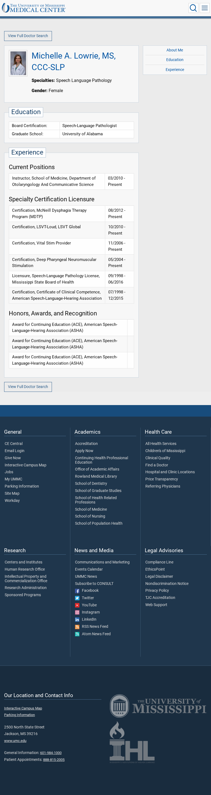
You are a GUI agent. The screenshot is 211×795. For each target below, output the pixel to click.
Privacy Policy (157, 590)
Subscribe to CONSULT (94, 584)
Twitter (86, 598)
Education (175, 59)
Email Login (14, 451)
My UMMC (13, 479)
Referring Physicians (162, 486)
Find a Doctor (156, 465)
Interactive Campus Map (25, 465)
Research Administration (26, 588)
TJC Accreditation (160, 598)
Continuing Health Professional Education (101, 460)
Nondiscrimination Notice (166, 584)
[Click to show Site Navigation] (205, 8)
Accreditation (86, 444)
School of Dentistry (91, 484)
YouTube (88, 605)
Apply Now (84, 451)
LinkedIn (87, 619)
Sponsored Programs (23, 595)
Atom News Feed (95, 634)
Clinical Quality (157, 458)
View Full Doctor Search (28, 36)
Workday (12, 501)
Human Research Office (25, 569)
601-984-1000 (51, 753)
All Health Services (160, 444)
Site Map (12, 493)
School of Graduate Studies (98, 491)
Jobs (9, 472)
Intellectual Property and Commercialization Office (26, 578)
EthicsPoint (155, 569)
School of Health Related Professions (96, 500)
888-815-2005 (54, 760)
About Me (174, 50)
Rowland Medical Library (96, 476)
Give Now (13, 458)
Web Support (156, 605)
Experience (175, 69)
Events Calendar (89, 569)
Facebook (89, 590)
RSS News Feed (93, 627)
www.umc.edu (15, 741)
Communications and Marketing (102, 562)
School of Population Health (99, 523)
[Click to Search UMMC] (193, 8)
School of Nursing (90, 516)
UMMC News (86, 576)
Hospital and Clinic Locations (170, 472)
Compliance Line (159, 562)
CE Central (14, 444)
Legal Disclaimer (159, 576)
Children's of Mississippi (165, 451)
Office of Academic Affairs (97, 469)
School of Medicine (91, 509)
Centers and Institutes (23, 562)
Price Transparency (161, 479)
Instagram (89, 612)
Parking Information (22, 486)
